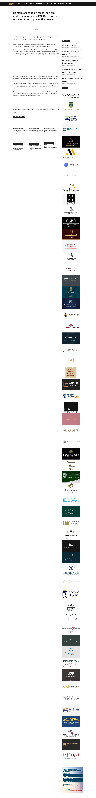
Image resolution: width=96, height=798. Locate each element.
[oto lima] (71, 563)
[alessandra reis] (71, 436)
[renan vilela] (71, 181)
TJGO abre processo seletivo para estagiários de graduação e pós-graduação (70, 53)
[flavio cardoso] (71, 470)
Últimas (46, 0)
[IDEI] (72, 588)
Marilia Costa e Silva (65, 47)
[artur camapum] (71, 738)
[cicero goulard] (71, 493)
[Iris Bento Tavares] (71, 680)
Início (14, 9)
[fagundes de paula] (71, 297)
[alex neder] (71, 482)
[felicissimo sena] (71, 355)
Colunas (26, 3)
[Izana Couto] (71, 262)
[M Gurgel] (71, 761)
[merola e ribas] (71, 528)
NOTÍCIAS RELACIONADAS (19, 116)
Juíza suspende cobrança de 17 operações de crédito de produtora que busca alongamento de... (72, 62)
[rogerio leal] (71, 112)
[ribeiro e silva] (71, 692)
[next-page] (16, 152)
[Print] (29, 25)
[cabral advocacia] (71, 135)
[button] (85, 4)
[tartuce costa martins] (71, 274)
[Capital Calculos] (71, 551)
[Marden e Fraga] (71, 332)
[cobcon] (71, 170)
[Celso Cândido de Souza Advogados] (71, 378)
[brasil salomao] (71, 505)
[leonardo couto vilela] (71, 216)
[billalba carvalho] (71, 459)
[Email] (26, 25)
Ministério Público (40, 3)
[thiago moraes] (71, 447)
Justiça (32, 3)
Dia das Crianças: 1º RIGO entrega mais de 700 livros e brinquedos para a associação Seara (48, 110)
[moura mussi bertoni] (71, 124)
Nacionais (68, 3)
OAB (48, 3)
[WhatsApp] (23, 25)
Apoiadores (33, 0)
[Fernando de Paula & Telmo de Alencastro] (71, 286)
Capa (24, 0)
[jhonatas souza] (71, 320)
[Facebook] (82, 1)
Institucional (28, 0)
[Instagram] (84, 1)
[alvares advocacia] (71, 389)
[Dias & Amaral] (71, 193)
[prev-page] (14, 152)
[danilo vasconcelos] (71, 703)
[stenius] (71, 343)
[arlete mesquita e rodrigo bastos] (71, 251)
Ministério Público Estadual (29, 9)
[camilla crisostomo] (71, 424)
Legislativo (61, 3)
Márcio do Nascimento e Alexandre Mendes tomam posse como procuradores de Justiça (51, 131)
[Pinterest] (20, 25)
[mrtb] (71, 413)
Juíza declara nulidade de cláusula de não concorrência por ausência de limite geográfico (72, 80)
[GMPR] (71, 101)
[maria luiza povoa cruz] (71, 205)
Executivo (53, 3)
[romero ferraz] (71, 646)
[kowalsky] (71, 611)
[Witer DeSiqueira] (71, 726)
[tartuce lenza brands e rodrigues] (71, 622)
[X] (86, 1)
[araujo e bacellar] (71, 540)
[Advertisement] (36, 32)
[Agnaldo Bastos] (71, 147)
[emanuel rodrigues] (71, 715)
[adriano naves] (71, 574)
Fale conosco (42, 0)
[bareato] (71, 750)
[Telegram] (32, 25)
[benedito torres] (71, 669)
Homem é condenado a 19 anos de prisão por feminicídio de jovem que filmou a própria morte (20, 131)
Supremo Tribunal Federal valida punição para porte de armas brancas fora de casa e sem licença (23, 111)
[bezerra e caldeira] (71, 309)
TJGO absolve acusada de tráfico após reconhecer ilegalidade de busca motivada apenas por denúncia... (71, 71)
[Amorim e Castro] (71, 634)
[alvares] (71, 657)
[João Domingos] (71, 239)
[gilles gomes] (71, 517)
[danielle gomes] (71, 228)
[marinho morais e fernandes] (71, 366)
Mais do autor (29, 116)
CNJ (73, 3)
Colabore (37, 0)
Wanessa (63, 65)
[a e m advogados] (71, 158)
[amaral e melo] (71, 401)
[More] (35, 25)
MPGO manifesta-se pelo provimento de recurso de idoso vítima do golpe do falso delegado (51, 146)
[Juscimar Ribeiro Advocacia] (71, 599)
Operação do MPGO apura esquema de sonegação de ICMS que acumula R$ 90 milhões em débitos (36, 131)
